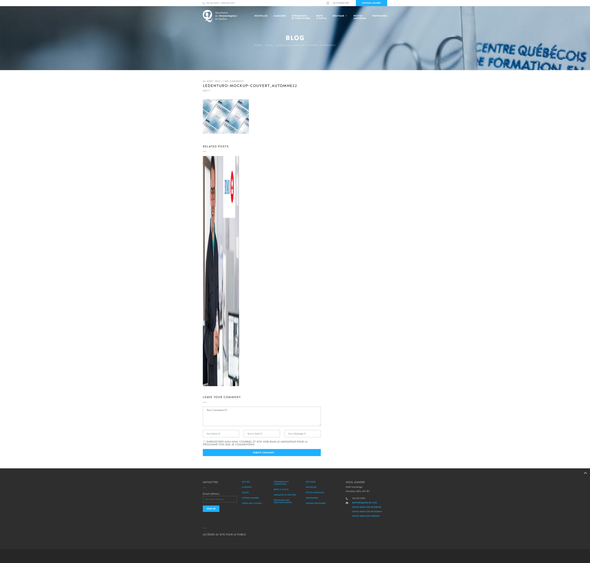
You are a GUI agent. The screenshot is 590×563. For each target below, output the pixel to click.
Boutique (338, 16)
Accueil (246, 482)
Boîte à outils (321, 17)
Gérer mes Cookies (252, 503)
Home (258, 45)
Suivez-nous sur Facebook (366, 507)
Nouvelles (260, 16)
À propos (247, 487)
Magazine (280, 16)
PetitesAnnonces (359, 17)
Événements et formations (281, 483)
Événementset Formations (301, 17)
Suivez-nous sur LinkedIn (366, 516)
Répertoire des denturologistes (283, 501)
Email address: (211, 493)
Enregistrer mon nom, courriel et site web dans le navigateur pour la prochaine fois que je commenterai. (255, 443)
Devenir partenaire (316, 503)
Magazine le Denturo (285, 495)
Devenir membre (371, 3)
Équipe (245, 492)
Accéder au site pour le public (224, 534)
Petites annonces (315, 492)
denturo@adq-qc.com (364, 502)
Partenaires (379, 16)
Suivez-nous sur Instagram (367, 511)
